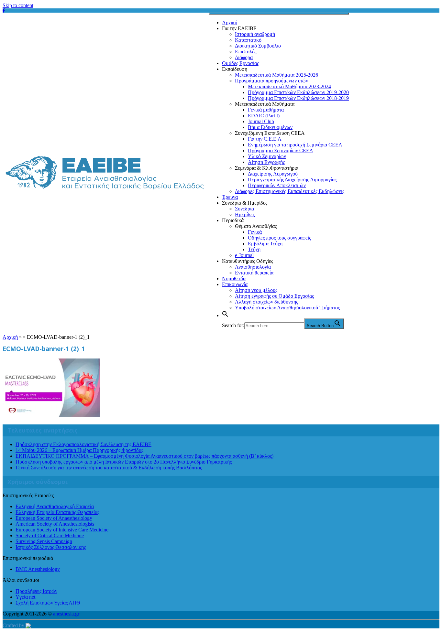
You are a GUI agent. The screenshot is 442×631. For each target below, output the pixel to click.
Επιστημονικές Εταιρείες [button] (28, 495)
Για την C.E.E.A (265, 139)
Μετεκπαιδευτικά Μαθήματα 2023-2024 (289, 86)
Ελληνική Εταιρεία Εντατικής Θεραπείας (57, 512)
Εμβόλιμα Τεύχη (265, 243)
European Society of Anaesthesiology (54, 518)
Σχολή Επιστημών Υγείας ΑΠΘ (48, 602)
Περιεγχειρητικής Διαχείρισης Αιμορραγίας (292, 179)
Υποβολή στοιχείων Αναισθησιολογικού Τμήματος (287, 307)
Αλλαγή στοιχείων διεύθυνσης (266, 302)
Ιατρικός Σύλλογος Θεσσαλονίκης (51, 547)
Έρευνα (230, 197)
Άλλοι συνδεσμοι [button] (21, 580)
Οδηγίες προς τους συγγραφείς (279, 238)
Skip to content (18, 5)
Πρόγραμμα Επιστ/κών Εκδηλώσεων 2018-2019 (298, 98)
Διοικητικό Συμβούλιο (258, 45)
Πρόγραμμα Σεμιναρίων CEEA (280, 150)
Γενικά (255, 232)
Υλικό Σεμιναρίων (267, 156)
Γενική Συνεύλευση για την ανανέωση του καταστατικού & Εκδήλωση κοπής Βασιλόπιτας (109, 467)
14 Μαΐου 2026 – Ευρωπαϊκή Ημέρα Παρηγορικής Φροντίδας (79, 450)
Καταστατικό (248, 40)
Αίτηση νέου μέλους (256, 290)
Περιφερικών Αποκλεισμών (277, 185)
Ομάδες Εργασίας (240, 63)
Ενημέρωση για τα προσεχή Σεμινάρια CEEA (295, 144)
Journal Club (261, 121)
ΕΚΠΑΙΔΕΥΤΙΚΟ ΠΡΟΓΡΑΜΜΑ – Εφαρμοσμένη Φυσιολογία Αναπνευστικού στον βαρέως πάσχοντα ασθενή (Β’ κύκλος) (144, 456)
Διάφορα (244, 57)
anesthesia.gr (66, 613)
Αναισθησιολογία (253, 267)
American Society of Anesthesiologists (55, 524)
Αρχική (229, 22)
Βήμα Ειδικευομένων (270, 127)
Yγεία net (25, 597)
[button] (225, 315)
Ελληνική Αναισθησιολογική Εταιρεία (55, 506)
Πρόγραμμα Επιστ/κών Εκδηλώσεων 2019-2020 (298, 92)
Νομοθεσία (234, 278)
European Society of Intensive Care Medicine (62, 529)
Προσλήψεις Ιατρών (36, 591)
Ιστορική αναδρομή (255, 34)
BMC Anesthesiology (38, 569)
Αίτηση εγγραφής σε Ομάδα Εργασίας (274, 296)
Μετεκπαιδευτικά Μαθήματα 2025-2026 (276, 75)
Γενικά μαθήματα (266, 109)
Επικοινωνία (235, 284)
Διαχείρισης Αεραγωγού (273, 173)
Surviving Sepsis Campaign (44, 541)
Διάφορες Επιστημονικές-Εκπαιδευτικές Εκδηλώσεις (289, 191)
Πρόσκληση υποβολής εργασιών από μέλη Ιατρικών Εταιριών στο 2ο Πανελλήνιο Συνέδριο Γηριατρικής (124, 462)
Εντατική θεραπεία (254, 272)
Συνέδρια (244, 208)
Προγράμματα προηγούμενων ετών (271, 80)
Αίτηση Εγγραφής (266, 162)
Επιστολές (245, 51)
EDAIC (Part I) (264, 115)
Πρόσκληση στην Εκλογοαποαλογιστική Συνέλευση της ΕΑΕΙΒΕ (83, 444)
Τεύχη (254, 249)
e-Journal (244, 255)
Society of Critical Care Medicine (50, 535)
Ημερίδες (245, 214)
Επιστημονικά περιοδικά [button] (28, 558)
